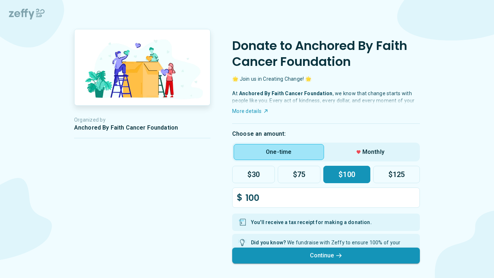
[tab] (279, 152)
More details (246, 111)
